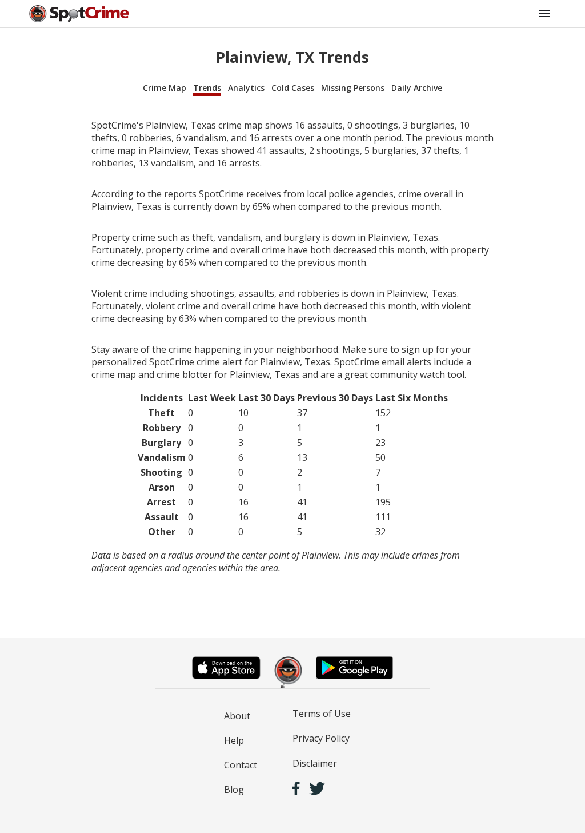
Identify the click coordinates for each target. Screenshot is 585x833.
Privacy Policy (321, 738)
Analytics (246, 87)
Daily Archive (416, 87)
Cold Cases (292, 87)
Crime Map (164, 87)
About (237, 716)
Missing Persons (352, 87)
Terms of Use (321, 713)
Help (234, 740)
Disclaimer (314, 763)
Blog (234, 789)
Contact (240, 765)
